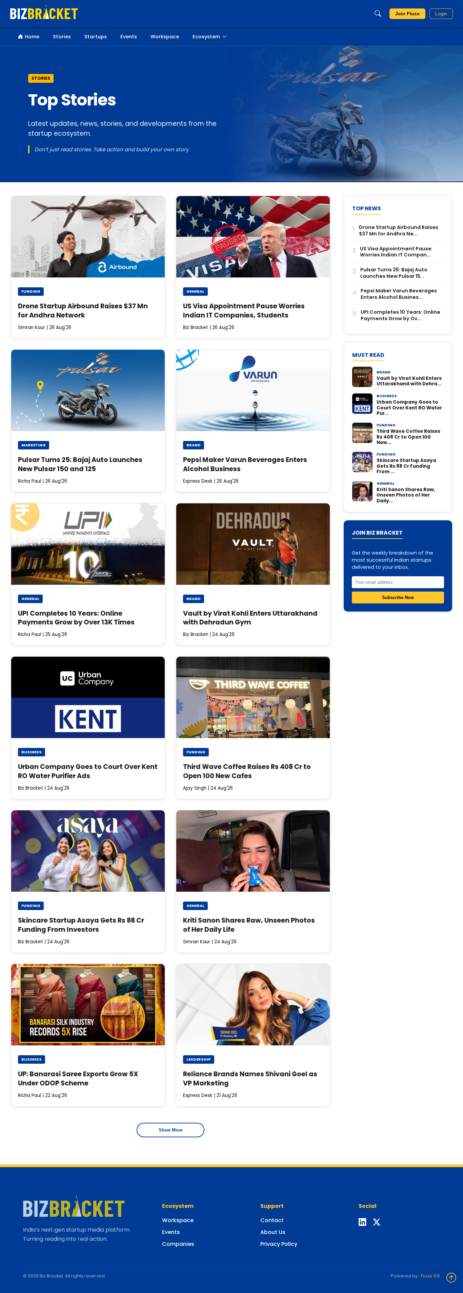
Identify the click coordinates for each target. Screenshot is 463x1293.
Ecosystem (206, 36)
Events (128, 36)
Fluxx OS (430, 1276)
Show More (170, 1130)
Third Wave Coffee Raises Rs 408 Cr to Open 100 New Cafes (247, 771)
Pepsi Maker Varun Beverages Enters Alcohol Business (245, 464)
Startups (95, 36)
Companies (178, 1244)
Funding (30, 291)
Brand (193, 445)
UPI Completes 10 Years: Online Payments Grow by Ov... (400, 315)
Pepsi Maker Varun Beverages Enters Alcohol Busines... (399, 294)
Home (32, 36)
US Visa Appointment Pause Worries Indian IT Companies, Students (244, 311)
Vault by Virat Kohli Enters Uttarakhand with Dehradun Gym (250, 618)
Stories (62, 36)
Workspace (164, 36)
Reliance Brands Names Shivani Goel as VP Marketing (250, 1078)
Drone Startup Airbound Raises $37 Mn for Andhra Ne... (398, 230)
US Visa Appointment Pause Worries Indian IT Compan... (395, 251)
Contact (272, 1220)
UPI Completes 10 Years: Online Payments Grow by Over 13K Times (76, 618)
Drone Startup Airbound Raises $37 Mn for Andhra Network (83, 311)
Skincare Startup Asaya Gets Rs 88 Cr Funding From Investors (81, 925)
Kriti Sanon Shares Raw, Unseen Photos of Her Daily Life (249, 925)
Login (441, 13)
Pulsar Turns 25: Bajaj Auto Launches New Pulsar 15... (393, 273)
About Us (272, 1232)
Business (31, 752)
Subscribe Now (398, 597)
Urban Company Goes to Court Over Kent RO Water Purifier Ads (88, 771)
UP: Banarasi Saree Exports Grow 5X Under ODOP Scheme (78, 1078)
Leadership (198, 1059)
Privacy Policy (278, 1244)
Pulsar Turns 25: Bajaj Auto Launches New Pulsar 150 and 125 (80, 464)
